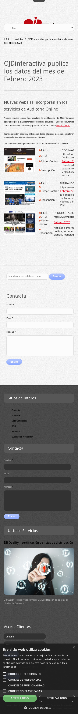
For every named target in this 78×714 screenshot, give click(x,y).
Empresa (16, 415)
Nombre (10, 304)
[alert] (39, 679)
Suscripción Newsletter (22, 437)
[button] (39, 708)
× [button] (73, 647)
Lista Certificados (19, 421)
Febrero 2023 (68, 190)
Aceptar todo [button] (20, 698)
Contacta (16, 410)
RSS (14, 426)
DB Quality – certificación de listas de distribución (38, 542)
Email (9, 318)
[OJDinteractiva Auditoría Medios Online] (39, 22)
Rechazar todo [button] (57, 698)
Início (7, 39)
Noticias (19, 39)
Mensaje (11, 332)
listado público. (63, 125)
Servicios (16, 431)
